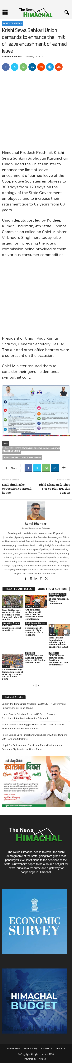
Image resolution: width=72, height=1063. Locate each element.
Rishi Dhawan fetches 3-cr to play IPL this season (54, 488)
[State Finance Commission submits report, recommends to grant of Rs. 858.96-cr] (59, 630)
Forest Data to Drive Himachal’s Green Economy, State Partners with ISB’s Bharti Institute (34, 737)
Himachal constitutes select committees (11, 628)
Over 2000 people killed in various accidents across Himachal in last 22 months (12, 615)
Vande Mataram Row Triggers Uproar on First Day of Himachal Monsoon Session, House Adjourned (33, 726)
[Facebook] (6, 67)
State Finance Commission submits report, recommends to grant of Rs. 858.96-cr (59, 644)
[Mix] (59, 67)
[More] (64, 468)
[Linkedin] (32, 67)
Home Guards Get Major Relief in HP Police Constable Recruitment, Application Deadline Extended (29, 716)
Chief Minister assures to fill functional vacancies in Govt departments (58, 660)
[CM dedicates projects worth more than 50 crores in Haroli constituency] (36, 601)
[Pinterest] (41, 579)
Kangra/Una (32, 606)
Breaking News (11, 607)
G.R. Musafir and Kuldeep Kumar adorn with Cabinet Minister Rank (35, 659)
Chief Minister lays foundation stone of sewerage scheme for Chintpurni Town (12, 674)
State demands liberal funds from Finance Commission (59, 600)
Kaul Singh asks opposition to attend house (16, 488)
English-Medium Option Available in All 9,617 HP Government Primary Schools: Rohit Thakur (33, 706)
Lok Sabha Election (36, 623)
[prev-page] (34, 685)
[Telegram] (50, 67)
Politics (30, 653)
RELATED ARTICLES (19, 589)
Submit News (13, 1048)
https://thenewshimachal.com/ (36, 528)
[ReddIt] (41, 67)
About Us (60, 1048)
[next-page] (38, 685)
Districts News (12, 23)
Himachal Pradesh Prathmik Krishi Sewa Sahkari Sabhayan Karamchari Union (31, 449)
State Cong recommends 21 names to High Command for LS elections (34, 630)
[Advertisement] (36, 112)
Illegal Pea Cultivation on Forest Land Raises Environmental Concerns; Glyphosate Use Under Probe (32, 747)
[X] (14, 67)
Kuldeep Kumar (11, 457)
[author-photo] (36, 510)
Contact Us (46, 1048)
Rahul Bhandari (13, 56)
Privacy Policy (30, 1048)
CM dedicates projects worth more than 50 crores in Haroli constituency (34, 614)
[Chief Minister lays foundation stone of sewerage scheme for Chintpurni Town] (12, 661)
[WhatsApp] (23, 67)
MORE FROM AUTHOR (52, 589)
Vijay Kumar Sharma (31, 457)
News (52, 634)
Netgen (42, 1058)
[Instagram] (31, 579)
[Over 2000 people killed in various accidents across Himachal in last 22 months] (12, 602)
